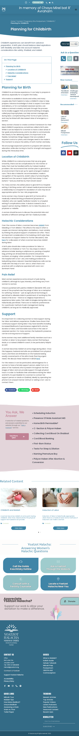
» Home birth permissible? (45, 423)
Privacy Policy (9, 681)
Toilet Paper (9, 712)
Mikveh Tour (9, 697)
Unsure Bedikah (10, 704)
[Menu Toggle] (76, 10)
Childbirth (50, 21)
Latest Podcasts (50, 704)
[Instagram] (75, 152)
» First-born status (41, 443)
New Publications (50, 707)
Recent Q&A (48, 712)
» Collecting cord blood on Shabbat (50, 433)
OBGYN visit (48, 670)
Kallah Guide (48, 660)
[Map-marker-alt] (75, 58)
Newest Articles (49, 697)
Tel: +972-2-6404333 (11, 665)
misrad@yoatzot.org (11, 667)
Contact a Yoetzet (12, 671)
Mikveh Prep (48, 665)
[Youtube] (69, 152)
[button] (11, 390)
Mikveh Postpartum (65, 132)
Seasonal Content (50, 709)
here (4, 240)
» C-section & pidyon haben (46, 428)
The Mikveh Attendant (65, 92)
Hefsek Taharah (49, 663)
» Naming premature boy (45, 453)
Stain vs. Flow (9, 709)
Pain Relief (12, 76)
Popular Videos (49, 702)
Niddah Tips (9, 700)
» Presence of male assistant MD (48, 418)
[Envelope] (69, 58)
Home (13, 21)
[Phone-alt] (63, 58)
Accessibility (8, 679)
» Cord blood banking (43, 438)
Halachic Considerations (18, 73)
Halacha (20, 675)
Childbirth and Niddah (10, 510)
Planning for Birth (13, 66)
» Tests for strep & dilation (45, 448)
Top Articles (48, 700)
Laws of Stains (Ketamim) (65, 118)
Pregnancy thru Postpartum (34, 21)
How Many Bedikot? (12, 702)
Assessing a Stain (11, 707)
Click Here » (64, 95)
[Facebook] (63, 152)
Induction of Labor (50, 510)
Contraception (49, 673)
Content (20, 21)
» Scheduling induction (43, 413)
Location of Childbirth (17, 69)
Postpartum (48, 668)
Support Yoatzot (10, 675)
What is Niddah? (50, 658)
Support (9, 79)
